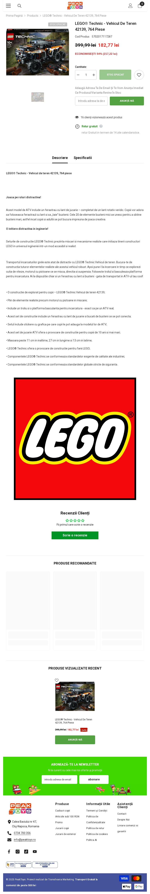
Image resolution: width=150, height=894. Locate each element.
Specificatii (83, 158)
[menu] (8, 5)
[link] (28, 635)
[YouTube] (35, 851)
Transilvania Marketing (61, 879)
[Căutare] (19, 6)
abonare (94, 779)
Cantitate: (81, 66)
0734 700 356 (22, 833)
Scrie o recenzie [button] (75, 535)
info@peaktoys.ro (25, 839)
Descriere (60, 158)
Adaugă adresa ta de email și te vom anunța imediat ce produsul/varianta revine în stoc (109, 90)
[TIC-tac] (26, 851)
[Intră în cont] (130, 6)
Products (32, 15)
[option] (37, 52)
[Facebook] (9, 851)
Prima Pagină (14, 15)
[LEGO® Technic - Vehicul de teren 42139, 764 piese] (75, 696)
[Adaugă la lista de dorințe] (139, 75)
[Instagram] (17, 851)
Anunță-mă (127, 101)
